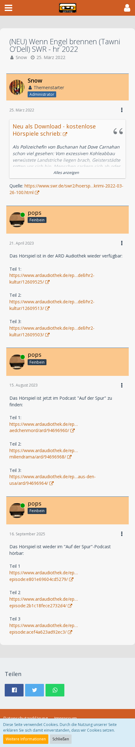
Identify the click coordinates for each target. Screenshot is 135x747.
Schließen (60, 739)
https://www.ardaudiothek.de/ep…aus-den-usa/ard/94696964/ (52, 480)
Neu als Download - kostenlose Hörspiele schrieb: (54, 129)
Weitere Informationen (26, 739)
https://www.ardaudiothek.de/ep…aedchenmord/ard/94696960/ (43, 427)
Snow (21, 57)
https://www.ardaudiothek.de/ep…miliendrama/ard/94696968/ (43, 453)
